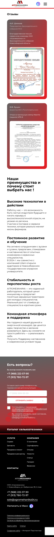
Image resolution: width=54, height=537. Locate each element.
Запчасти (11, 446)
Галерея (30, 462)
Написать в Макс (17, 505)
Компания (33, 438)
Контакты (12, 468)
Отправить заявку (24, 400)
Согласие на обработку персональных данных (23, 520)
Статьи (30, 458)
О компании (32, 442)
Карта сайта (12, 526)
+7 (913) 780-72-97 (18, 377)
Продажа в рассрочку (16, 454)
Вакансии (31, 466)
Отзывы (30, 450)
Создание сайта (13, 531)
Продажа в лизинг (14, 450)
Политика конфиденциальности (18, 515)
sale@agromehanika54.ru (22, 499)
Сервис (10, 442)
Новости (30, 454)
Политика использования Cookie (18, 518)
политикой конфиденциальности (24, 408)
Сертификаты (32, 446)
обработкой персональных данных (29, 410)
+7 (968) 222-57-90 (18, 373)
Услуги (11, 438)
